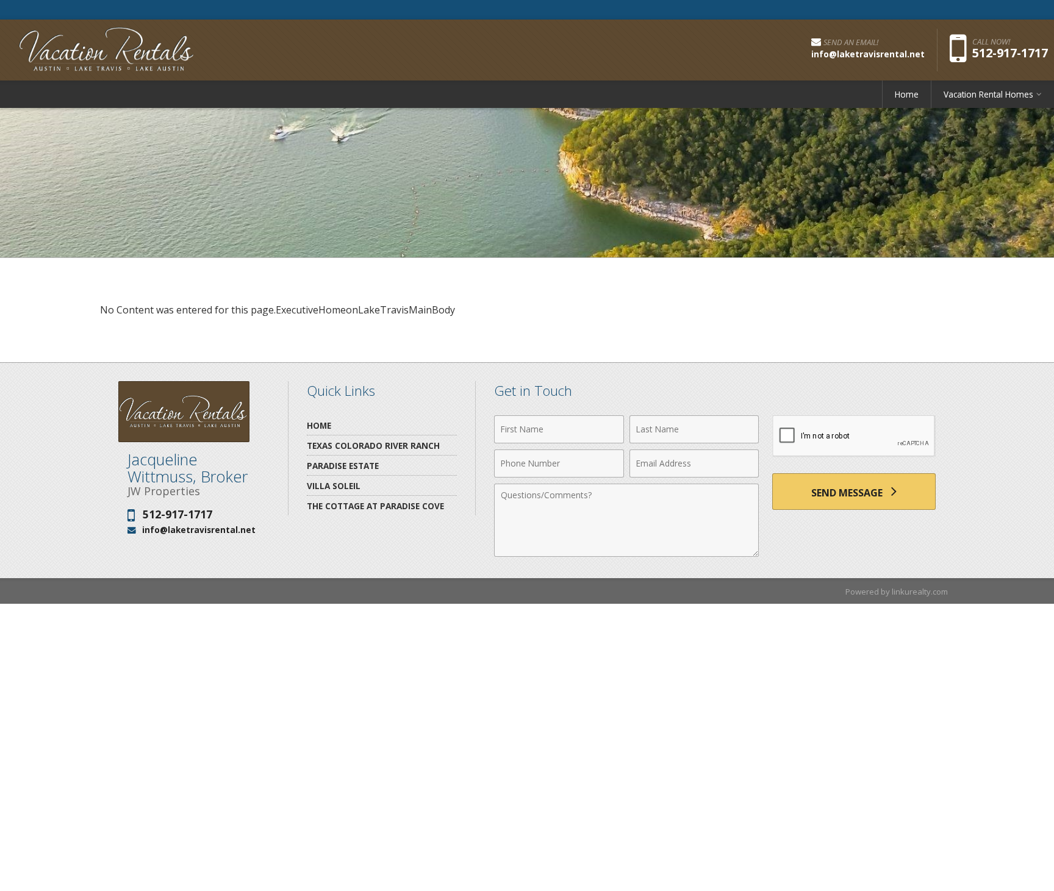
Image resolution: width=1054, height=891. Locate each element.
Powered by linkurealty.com (896, 591)
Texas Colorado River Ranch (373, 445)
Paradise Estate (343, 465)
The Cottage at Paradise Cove (375, 506)
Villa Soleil (333, 486)
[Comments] (626, 553)
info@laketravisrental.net (199, 529)
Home (907, 94)
